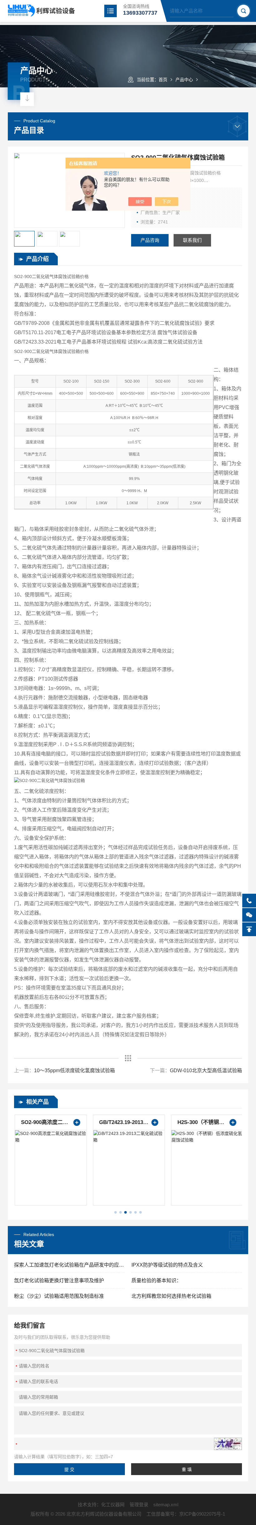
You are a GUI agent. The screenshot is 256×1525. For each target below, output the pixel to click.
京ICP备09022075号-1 (202, 1514)
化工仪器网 (113, 1504)
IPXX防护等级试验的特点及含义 (167, 1265)
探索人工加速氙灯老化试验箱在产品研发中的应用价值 (69, 1265)
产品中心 (184, 79)
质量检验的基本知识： (156, 1280)
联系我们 (192, 240)
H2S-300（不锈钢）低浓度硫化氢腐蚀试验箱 (206, 1122)
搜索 (243, 11)
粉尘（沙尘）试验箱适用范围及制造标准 (59, 1296)
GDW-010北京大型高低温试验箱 (206, 1070)
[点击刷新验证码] (228, 1444)
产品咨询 (149, 240)
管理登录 (139, 1504)
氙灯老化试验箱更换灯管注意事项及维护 (59, 1280)
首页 (163, 79)
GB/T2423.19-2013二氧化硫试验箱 (128, 1122)
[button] (115, 1212)
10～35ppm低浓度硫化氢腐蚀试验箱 (74, 1070)
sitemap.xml (165, 1504)
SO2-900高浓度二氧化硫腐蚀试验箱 (50, 1122)
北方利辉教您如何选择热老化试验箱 (171, 1296)
